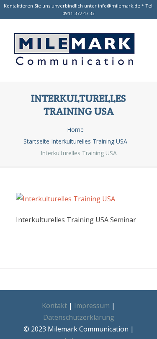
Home (75, 130)
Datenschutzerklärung (78, 317)
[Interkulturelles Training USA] (78, 51)
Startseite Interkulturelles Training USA (75, 141)
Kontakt (54, 305)
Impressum (92, 305)
